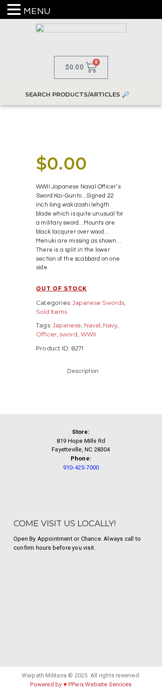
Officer (46, 334)
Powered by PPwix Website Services (80, 684)
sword (68, 334)
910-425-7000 (81, 467)
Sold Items (51, 311)
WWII (88, 334)
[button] (15, 10)
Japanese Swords (98, 302)
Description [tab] (83, 371)
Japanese (67, 325)
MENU (36, 11)
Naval (92, 325)
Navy (110, 325)
